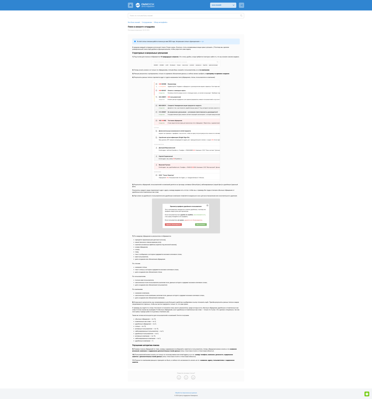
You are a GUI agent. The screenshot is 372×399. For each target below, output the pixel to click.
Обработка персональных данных (186, 393)
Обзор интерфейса (160, 22)
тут (203, 41)
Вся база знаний (134, 22)
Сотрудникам (147, 22)
